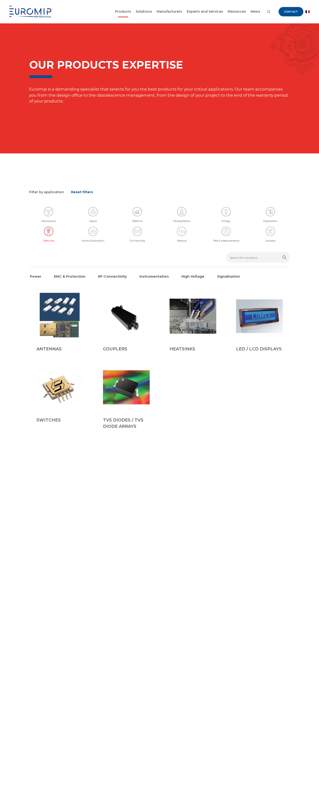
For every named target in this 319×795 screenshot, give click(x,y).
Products (123, 11)
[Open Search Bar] (268, 12)
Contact (291, 11)
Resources (237, 11)
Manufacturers (169, 11)
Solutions (144, 11)
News (255, 11)
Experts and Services (205, 11)
